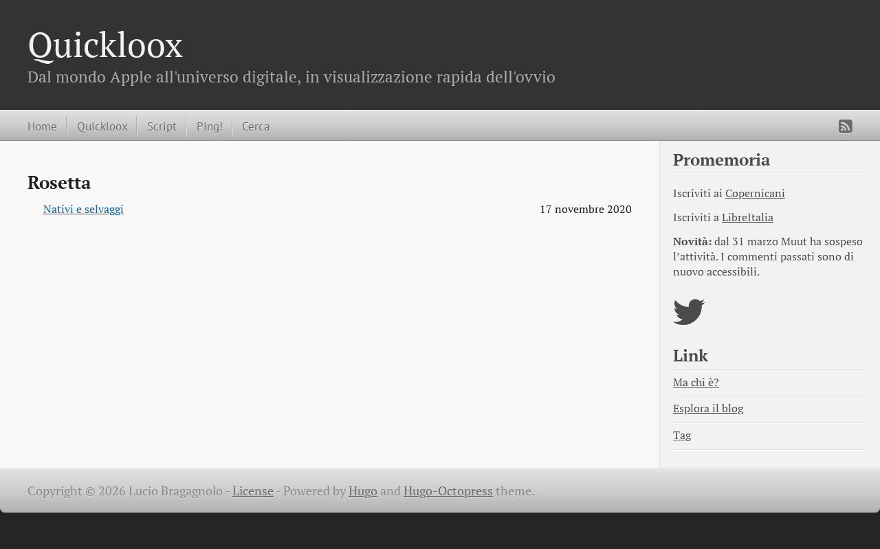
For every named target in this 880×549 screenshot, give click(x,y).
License (253, 491)
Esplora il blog (708, 408)
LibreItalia (747, 217)
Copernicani (755, 193)
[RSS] (845, 126)
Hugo (363, 491)
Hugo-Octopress (448, 491)
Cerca (256, 126)
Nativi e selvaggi (83, 209)
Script (162, 126)
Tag (682, 435)
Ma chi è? (696, 382)
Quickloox (105, 44)
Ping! (210, 126)
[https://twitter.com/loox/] (689, 320)
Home (42, 126)
